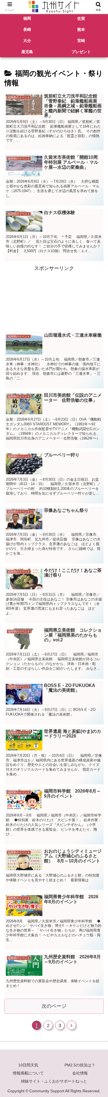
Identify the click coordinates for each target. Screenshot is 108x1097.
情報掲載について (28, 1073)
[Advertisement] (54, 297)
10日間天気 (28, 1065)
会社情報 (80, 1073)
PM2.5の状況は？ (80, 1065)
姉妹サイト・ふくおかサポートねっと (54, 1081)
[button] (98, 698)
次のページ (54, 1006)
